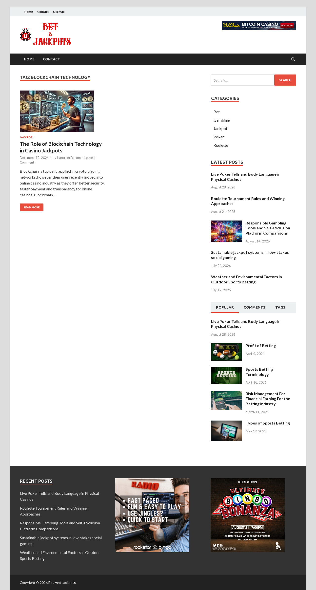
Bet (217, 111)
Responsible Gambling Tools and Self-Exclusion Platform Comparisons (268, 228)
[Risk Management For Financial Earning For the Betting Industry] (226, 394)
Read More (30, 206)
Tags (280, 307)
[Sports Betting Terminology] (226, 369)
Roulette (221, 145)
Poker (219, 136)
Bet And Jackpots (62, 582)
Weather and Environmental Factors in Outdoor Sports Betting (246, 279)
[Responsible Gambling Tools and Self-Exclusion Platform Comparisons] (226, 223)
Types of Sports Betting (268, 423)
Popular (225, 307)
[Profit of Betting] (226, 346)
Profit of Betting (261, 345)
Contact (43, 11)
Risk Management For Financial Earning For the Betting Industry (268, 398)
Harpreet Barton (69, 158)
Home (28, 11)
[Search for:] (253, 80)
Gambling (222, 120)
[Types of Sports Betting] (226, 423)
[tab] (225, 307)
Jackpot (26, 137)
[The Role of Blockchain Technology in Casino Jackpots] (63, 113)
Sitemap (59, 11)
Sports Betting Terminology (259, 372)
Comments (254, 307)
